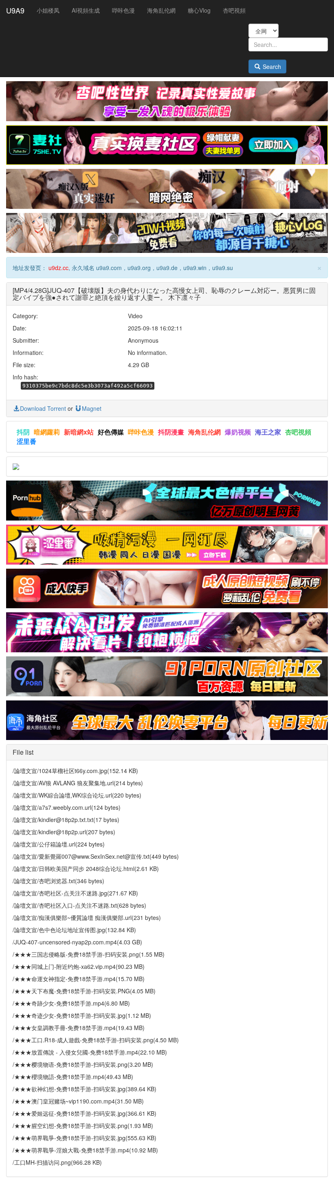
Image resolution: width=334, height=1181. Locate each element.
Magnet (91, 408)
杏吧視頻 (234, 10)
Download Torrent (43, 408)
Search (271, 66)
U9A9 (15, 10)
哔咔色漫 (123, 10)
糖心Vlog (199, 10)
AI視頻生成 (86, 10)
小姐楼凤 (48, 10)
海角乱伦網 (161, 10)
